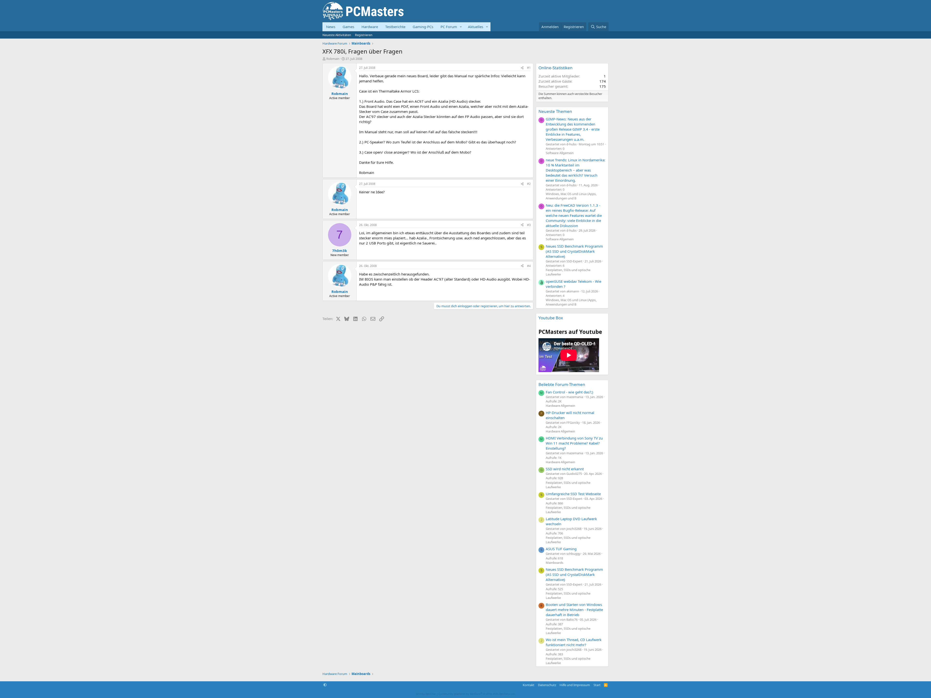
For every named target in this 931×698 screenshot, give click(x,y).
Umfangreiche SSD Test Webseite (573, 493)
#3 (529, 225)
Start (597, 685)
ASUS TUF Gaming (561, 548)
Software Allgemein (560, 153)
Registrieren (363, 35)
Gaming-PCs (423, 26)
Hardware (369, 26)
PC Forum (449, 26)
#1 (529, 68)
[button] (460, 26)
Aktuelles (475, 26)
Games (348, 26)
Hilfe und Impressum (575, 685)
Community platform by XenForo (477, 694)
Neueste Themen (555, 111)
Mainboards (554, 562)
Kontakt (528, 685)
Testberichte (395, 26)
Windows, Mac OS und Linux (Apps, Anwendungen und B (571, 196)
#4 (529, 266)
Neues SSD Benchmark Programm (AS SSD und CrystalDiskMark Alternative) (574, 251)
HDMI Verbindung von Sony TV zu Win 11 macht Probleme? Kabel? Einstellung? (574, 443)
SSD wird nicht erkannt (565, 468)
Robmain (332, 58)
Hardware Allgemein (560, 405)
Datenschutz (547, 685)
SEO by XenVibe (426, 694)
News (330, 26)
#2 (529, 184)
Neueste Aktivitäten (336, 35)
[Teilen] (522, 68)
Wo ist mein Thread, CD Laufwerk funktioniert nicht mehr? (574, 642)
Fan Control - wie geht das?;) (569, 392)
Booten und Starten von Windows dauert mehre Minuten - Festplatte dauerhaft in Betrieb (574, 609)
